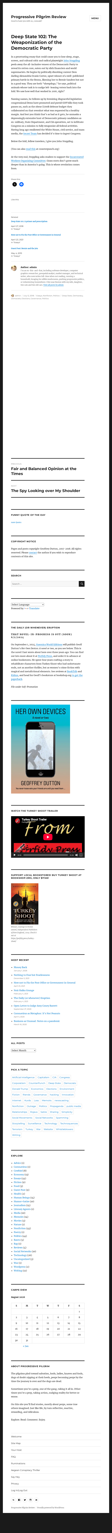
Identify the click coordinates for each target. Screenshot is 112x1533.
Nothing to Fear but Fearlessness (32, 975)
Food (16, 1186)
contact (33, 552)
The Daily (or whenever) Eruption (32, 998)
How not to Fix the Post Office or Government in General (36, 235)
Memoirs (46, 1100)
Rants (17, 1239)
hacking (54, 1094)
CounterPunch (37, 1083)
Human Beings (22, 1197)
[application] (48, 837)
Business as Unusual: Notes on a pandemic (37, 1021)
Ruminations (18, 1463)
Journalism (20, 1205)
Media (17, 1213)
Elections (26, 298)
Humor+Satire (21, 1201)
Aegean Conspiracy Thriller (25, 1470)
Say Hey (15, 1477)
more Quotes (16, 522)
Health (17, 1193)
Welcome (16, 1436)
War (38, 1129)
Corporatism (19, 1083)
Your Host (16, 1450)
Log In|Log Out (19, 1490)
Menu (95, 18)
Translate (34, 608)
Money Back (20, 967)
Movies (18, 1220)
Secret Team (30, 133)
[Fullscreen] (81, 855)
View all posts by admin (53, 285)
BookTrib (72, 671)
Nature (17, 1224)
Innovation (68, 1094)
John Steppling (72, 60)
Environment (67, 1089)
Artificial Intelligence (23, 1077)
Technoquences (69, 1123)
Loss (36, 1100)
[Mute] (76, 855)
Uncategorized (22, 1259)
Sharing (54, 1112)
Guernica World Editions (49, 644)
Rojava (33, 1112)
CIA (54, 1077)
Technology (50, 1123)
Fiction (16, 1094)
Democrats (16, 298)
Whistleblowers (64, 1129)
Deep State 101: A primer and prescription (29, 221)
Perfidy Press (45, 656)
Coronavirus (20, 1166)
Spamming (62, 1117)
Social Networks (44, 1117)
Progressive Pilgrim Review (38, 16)
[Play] (14, 855)
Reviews (18, 1247)
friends (26, 1094)
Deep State (67, 296)
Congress (64, 1077)
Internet (16, 1100)
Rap (16, 1243)
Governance (36, 298)
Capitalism (43, 1077)
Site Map (16, 1443)
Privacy (15, 1483)
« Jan (26, 1346)
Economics (37, 1089)
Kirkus (14, 675)
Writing (16, 1135)
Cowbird (18, 1170)
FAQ (13, 1456)
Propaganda (56, 1106)
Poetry (17, 1232)
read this (31, 149)
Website (48, 1129)
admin (18, 296)
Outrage (31, 1106)
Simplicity (67, 1112)
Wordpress (19, 1266)
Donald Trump (20, 1089)
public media (74, 1106)
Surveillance (34, 1123)
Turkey (29, 1129)
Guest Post (19, 1190)
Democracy (78, 296)
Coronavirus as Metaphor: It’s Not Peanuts (37, 1013)
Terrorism (17, 1129)
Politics (56, 296)
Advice (17, 1163)
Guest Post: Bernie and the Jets (24, 248)
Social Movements (22, 1117)
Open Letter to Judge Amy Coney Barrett (35, 1005)
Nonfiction (47, 296)
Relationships (19, 1112)
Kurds (27, 1100)
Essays (39, 296)
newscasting (62, 1100)
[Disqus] (56, 346)
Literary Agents (22, 1209)
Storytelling (18, 1123)
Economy (19, 1174)
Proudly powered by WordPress (50, 1508)
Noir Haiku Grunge (24, 990)
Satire (44, 1112)
